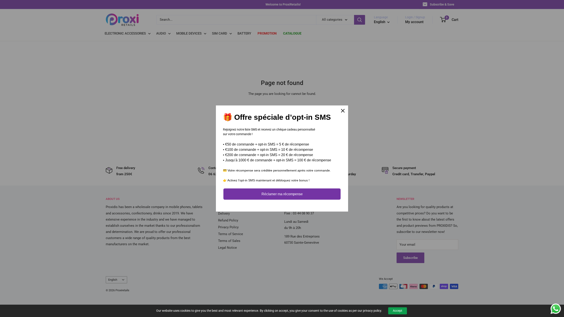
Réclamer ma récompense (282, 194)
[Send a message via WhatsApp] (556, 309)
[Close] (343, 110)
